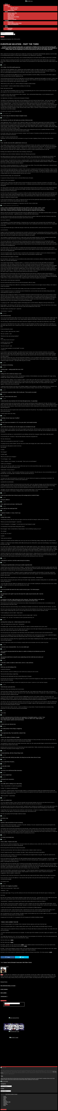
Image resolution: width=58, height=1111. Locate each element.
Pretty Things (10, 1079)
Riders (23, 1079)
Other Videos (13, 9)
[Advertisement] (14, 1054)
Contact (10, 29)
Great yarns (19, 962)
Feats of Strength (11, 962)
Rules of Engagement (13, 24)
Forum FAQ (10, 21)
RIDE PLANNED (3, 992)
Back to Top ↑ (4, 1000)
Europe (5, 962)
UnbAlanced (11, 18)
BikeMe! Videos (14, 7)
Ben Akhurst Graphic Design (11, 1094)
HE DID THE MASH (4, 989)
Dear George (11, 15)
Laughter (37, 1078)
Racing (17, 1079)
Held (23, 962)
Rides (26, 962)
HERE (12, 940)
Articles (7, 5)
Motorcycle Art (49, 1078)
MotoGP (40, 1078)
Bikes (15, 1078)
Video (9, 6)
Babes (8, 1078)
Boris (2, 974)
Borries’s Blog (11, 14)
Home (6, 4)
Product (14, 1079)
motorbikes (45, 1078)
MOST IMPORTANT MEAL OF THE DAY (8, 985)
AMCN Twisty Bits (12, 13)
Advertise (10, 28)
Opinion (5, 1079)
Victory (30, 962)
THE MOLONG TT (4, 996)
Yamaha (36, 1079)
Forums (7, 20)
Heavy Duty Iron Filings (13, 16)
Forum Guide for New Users (15, 23)
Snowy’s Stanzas (12, 19)
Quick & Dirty (11, 10)
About (6, 27)
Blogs (6, 11)
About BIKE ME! (6, 1102)
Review (20, 1079)
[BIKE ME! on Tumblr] (4, 1081)
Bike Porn (12, 1078)
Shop (6, 25)
